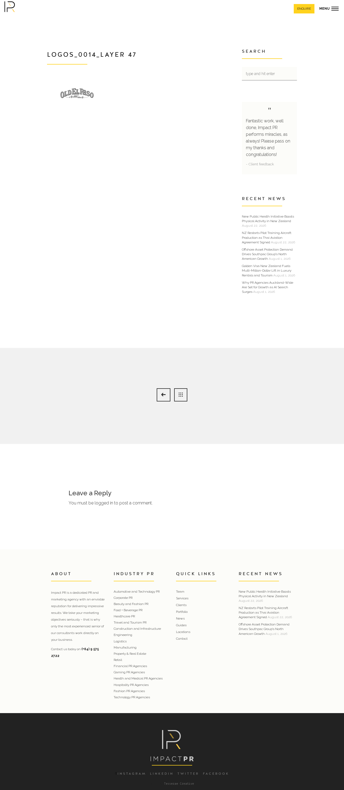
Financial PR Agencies (130, 666)
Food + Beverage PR (128, 610)
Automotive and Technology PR (137, 591)
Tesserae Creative (179, 783)
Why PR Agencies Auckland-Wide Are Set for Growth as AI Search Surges (267, 287)
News (180, 618)
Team (180, 591)
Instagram (131, 773)
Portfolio (182, 612)
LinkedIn (162, 773)
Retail (118, 660)
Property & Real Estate (130, 654)
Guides (181, 625)
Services (182, 598)
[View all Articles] (180, 394)
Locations (183, 632)
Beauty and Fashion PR (131, 604)
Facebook (216, 773)
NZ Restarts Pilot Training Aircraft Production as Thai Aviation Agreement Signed (266, 237)
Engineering (123, 635)
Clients (181, 605)
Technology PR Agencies (132, 697)
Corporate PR (123, 598)
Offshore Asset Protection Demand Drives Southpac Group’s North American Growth (267, 254)
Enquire (304, 8)
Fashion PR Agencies (129, 691)
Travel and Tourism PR (130, 622)
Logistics (120, 641)
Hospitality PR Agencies (131, 685)
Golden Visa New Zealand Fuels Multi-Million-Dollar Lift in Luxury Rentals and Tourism (266, 270)
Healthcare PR (124, 616)
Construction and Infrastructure (137, 629)
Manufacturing (125, 647)
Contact (182, 638)
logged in (104, 503)
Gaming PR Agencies (129, 672)
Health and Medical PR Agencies (138, 678)
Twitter (188, 773)
